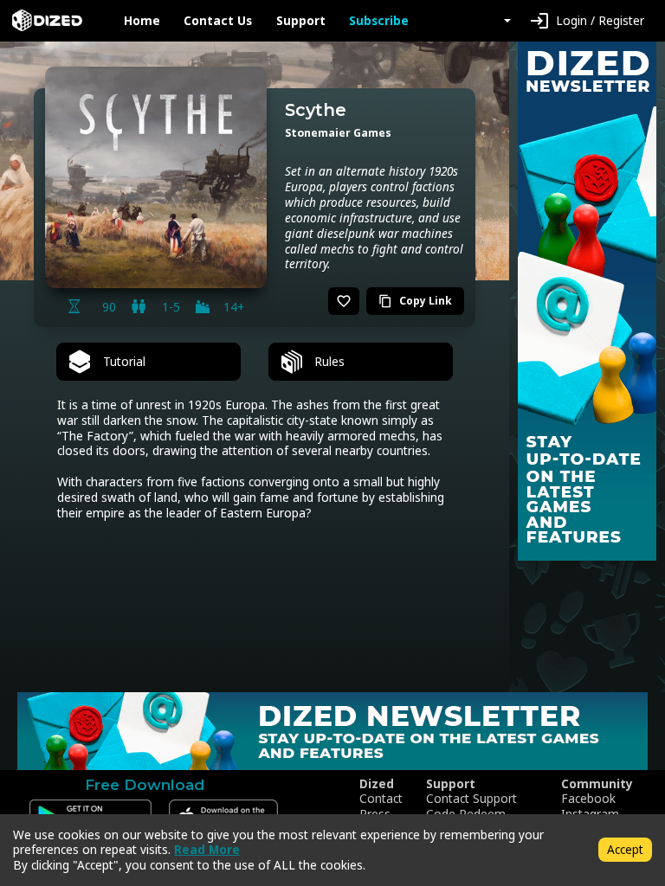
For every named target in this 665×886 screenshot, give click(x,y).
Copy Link (415, 300)
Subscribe (379, 21)
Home (142, 21)
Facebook (588, 798)
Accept (625, 849)
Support (301, 21)
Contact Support (471, 798)
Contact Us (218, 21)
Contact (381, 798)
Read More (207, 849)
